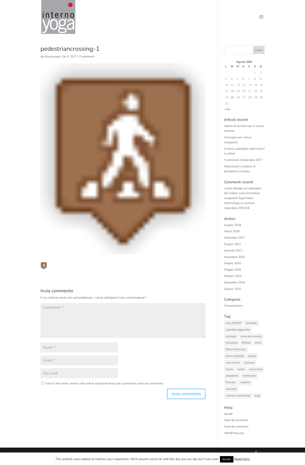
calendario (251, 323)
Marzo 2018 (231, 231)
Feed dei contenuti (236, 420)
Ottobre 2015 (233, 276)
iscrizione (249, 362)
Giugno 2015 (232, 289)
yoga (257, 395)
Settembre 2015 (234, 282)
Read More (242, 459)
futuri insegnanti (235, 356)
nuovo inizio (256, 369)
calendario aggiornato (238, 329)
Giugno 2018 (232, 225)
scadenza (245, 382)
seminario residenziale (238, 395)
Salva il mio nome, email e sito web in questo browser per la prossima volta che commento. (104, 383)
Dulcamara (232, 342)
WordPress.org (234, 433)
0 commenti (86, 56)
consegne (231, 336)
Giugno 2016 (232, 263)
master (241, 369)
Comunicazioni (233, 306)
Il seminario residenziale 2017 (243, 160)
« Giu (227, 109)
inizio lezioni (233, 362)
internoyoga (52, 56)
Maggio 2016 (232, 270)
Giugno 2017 (232, 244)
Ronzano (231, 382)
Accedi (228, 414)
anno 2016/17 (233, 323)
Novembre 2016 (234, 257)
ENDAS (246, 342)
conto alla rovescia (251, 336)
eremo (258, 342)
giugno (252, 356)
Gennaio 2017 (233, 251)
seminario (231, 389)
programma (232, 375)
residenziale (249, 375)
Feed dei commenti (236, 427)
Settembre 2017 (234, 238)
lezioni (229, 369)
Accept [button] (226, 459)
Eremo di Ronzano (236, 349)
